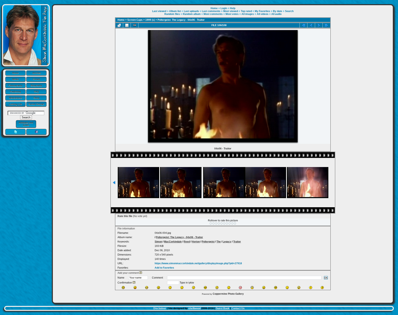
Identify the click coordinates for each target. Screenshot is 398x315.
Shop (36, 98)
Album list (175, 11)
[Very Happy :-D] (146, 287)
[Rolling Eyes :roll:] (275, 287)
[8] (229, 223)
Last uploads (191, 11)
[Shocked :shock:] (252, 287)
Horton (196, 241)
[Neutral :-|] (170, 287)
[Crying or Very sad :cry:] (193, 287)
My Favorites (262, 11)
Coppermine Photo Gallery (228, 293)
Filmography (15, 85)
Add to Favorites (164, 267)
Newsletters (15, 98)
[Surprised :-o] (216, 287)
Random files (172, 14)
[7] (227, 223)
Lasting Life (15, 104)
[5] (221, 223)
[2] (213, 223)
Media (15, 79)
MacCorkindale (173, 241)
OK (326, 277)
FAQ (36, 91)
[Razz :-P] (135, 287)
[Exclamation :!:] (310, 287)
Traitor (237, 241)
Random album (192, 14)
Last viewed (159, 11)
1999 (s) (150, 19)
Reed (187, 241)
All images (247, 14)
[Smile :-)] (158, 287)
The (218, 241)
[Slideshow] (134, 25)
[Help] (140, 272)
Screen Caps (135, 19)
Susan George (36, 104)
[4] (218, 223)
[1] (210, 223)
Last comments (211, 11)
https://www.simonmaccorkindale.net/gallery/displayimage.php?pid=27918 (198, 263)
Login (224, 8)
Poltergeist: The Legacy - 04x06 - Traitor (181, 19)
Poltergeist (208, 241)
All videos (262, 14)
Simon (158, 241)
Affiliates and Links (26, 123)
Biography (36, 85)
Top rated (246, 11)
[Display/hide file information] (127, 25)
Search (289, 11)
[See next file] (319, 25)
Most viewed (230, 11)
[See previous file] (311, 25)
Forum (36, 79)
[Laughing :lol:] (123, 287)
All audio (276, 14)
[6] (224, 223)
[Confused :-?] (228, 287)
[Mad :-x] (263, 287)
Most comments (213, 14)
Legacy (227, 241)
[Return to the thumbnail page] (119, 25)
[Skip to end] (326, 25)
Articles (36, 73)
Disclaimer (159, 308)
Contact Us (238, 308)
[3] (216, 223)
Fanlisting (15, 91)
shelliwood (194, 308)
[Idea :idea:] (298, 287)
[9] (232, 223)
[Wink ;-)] (287, 287)
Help (232, 8)
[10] (235, 223)
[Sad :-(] (181, 287)
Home (15, 73)
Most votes (232, 14)
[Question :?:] (322, 287)
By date (277, 11)
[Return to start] (303, 25)
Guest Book (222, 308)
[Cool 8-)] (205, 287)
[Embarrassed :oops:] (240, 287)
